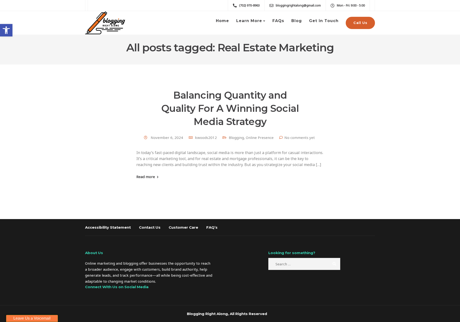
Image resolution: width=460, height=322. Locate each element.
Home (222, 20)
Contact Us (150, 227)
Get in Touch (324, 20)
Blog (296, 20)
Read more (145, 177)
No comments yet (299, 137)
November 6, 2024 (167, 137)
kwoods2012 (206, 137)
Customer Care (183, 227)
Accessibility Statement (108, 227)
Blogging (236, 137)
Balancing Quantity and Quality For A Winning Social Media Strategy (230, 108)
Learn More (249, 20)
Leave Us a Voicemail (32, 318)
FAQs (278, 20)
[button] (6, 30)
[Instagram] (92, 299)
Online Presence (260, 137)
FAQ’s (212, 227)
